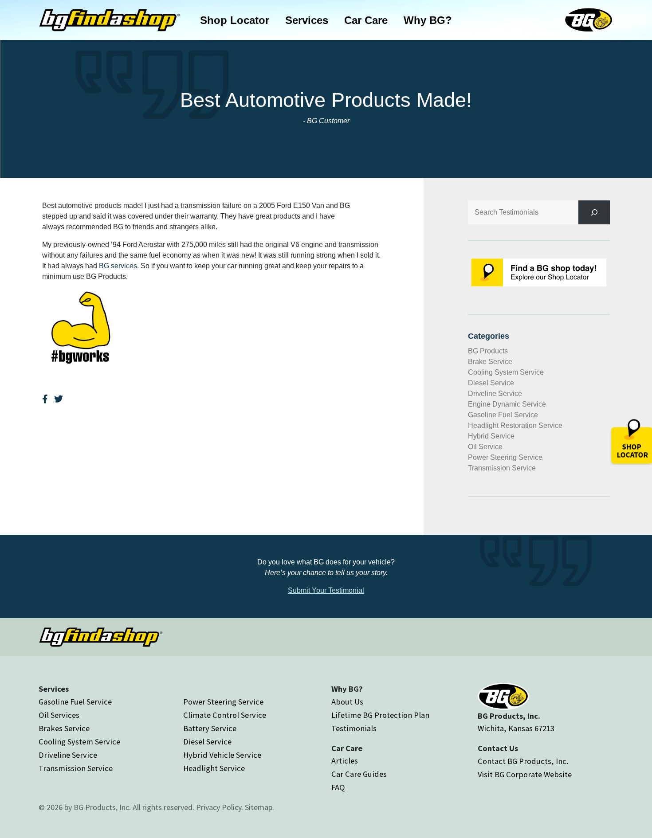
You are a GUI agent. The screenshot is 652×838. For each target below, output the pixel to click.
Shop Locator (234, 20)
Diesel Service (491, 383)
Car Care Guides (359, 774)
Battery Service (209, 728)
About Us (347, 702)
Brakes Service (64, 728)
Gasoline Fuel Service (503, 415)
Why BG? (428, 20)
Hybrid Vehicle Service (222, 755)
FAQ (338, 787)
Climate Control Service (224, 715)
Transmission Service (502, 468)
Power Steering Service (505, 457)
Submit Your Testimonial (326, 590)
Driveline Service (495, 393)
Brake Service (490, 361)
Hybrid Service (491, 436)
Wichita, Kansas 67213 (516, 728)
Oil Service (485, 446)
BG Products (488, 351)
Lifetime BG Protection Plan (380, 715)
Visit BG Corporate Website (525, 774)
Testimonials (354, 728)
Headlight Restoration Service (515, 425)
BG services (118, 266)
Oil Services (59, 715)
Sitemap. (259, 807)
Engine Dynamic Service (507, 404)
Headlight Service (214, 768)
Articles (344, 761)
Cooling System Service (506, 372)
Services (306, 20)
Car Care (366, 20)
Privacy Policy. (219, 807)
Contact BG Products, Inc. (523, 761)
